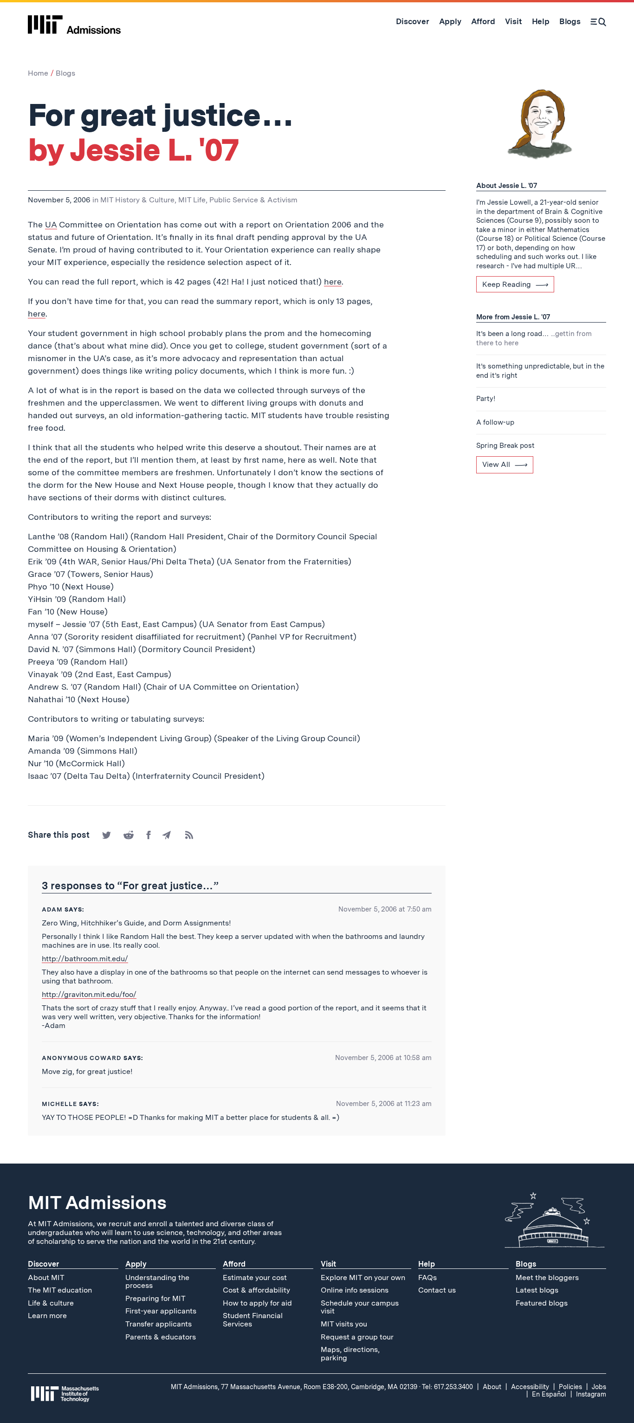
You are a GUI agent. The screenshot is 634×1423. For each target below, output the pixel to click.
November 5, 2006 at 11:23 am (384, 1104)
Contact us (437, 1290)
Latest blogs (537, 1290)
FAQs (427, 1277)
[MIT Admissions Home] (74, 21)
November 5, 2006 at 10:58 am (383, 1058)
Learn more (47, 1315)
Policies (570, 1387)
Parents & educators (160, 1336)
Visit (328, 1264)
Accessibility (530, 1387)
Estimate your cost (255, 1277)
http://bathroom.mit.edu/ (85, 958)
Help (426, 1264)
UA (51, 224)
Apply (136, 1264)
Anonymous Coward (82, 1057)
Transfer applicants (158, 1324)
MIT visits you (344, 1324)
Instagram (591, 1394)
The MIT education (60, 1290)
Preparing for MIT (155, 1298)
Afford (234, 1264)
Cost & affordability (256, 1290)
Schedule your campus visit (360, 1307)
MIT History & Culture (137, 199)
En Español (549, 1394)
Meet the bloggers (547, 1277)
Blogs (65, 73)
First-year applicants (160, 1311)
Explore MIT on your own (363, 1277)
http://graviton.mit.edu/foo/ (89, 994)
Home (38, 73)
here (333, 281)
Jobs (599, 1387)
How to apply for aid (257, 1303)
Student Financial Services (253, 1319)
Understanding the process (157, 1281)
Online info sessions (354, 1290)
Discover (43, 1264)
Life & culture (51, 1303)
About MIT (46, 1277)
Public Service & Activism (253, 199)
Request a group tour (357, 1336)
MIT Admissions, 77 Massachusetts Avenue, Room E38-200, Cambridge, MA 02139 (294, 1387)
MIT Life (192, 199)
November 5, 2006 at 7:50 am (385, 909)
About (492, 1387)
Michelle (59, 1103)
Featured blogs (542, 1303)
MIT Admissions (97, 1202)
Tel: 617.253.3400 (447, 1387)
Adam (52, 909)
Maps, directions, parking (350, 1353)
